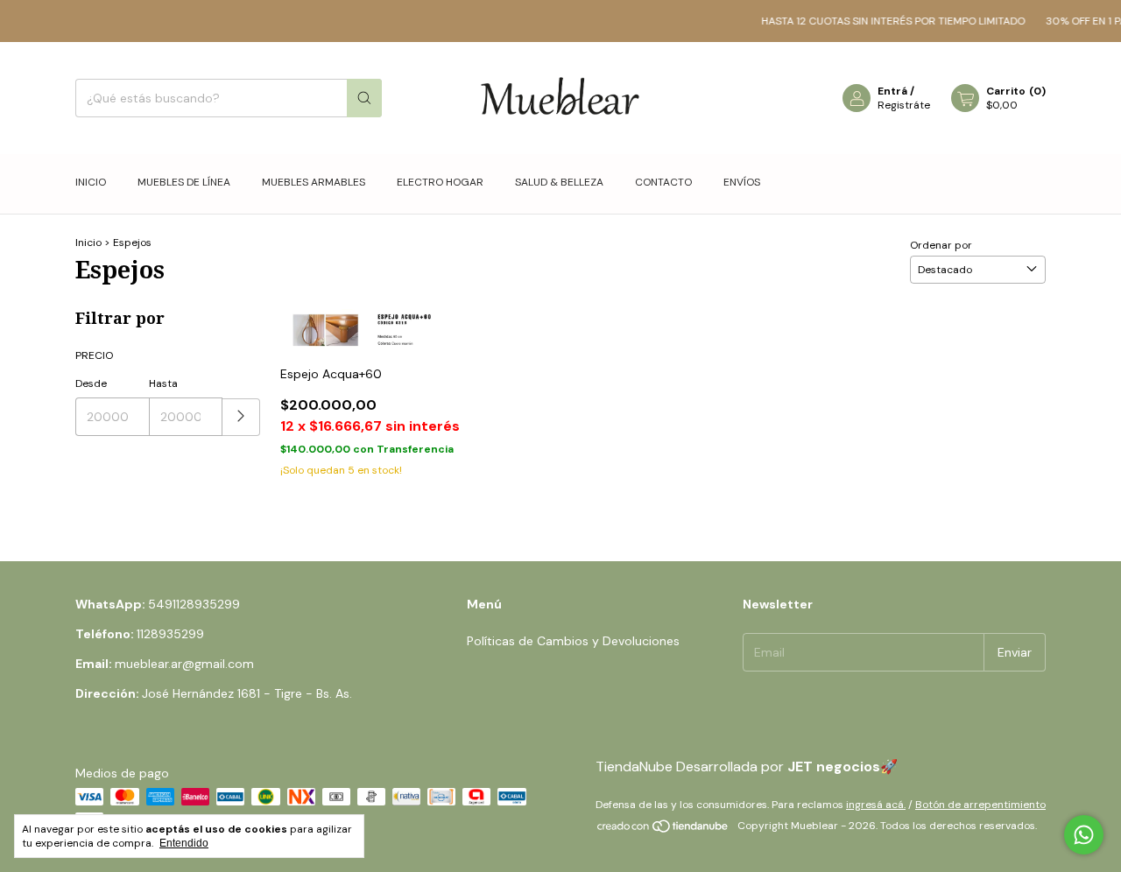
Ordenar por (941, 245)
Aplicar (241, 417)
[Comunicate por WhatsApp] (1083, 834)
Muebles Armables (313, 182)
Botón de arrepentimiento (980, 805)
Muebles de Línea (183, 182)
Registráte (904, 105)
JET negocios (833, 766)
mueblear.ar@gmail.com (184, 664)
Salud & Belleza (559, 182)
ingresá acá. (876, 805)
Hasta (163, 383)
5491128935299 (194, 604)
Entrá (892, 91)
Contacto (663, 182)
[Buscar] (364, 98)
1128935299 (170, 634)
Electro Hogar (440, 182)
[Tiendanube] (663, 830)
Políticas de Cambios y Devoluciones (573, 641)
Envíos (741, 182)
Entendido (183, 843)
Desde (91, 383)
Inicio (90, 182)
